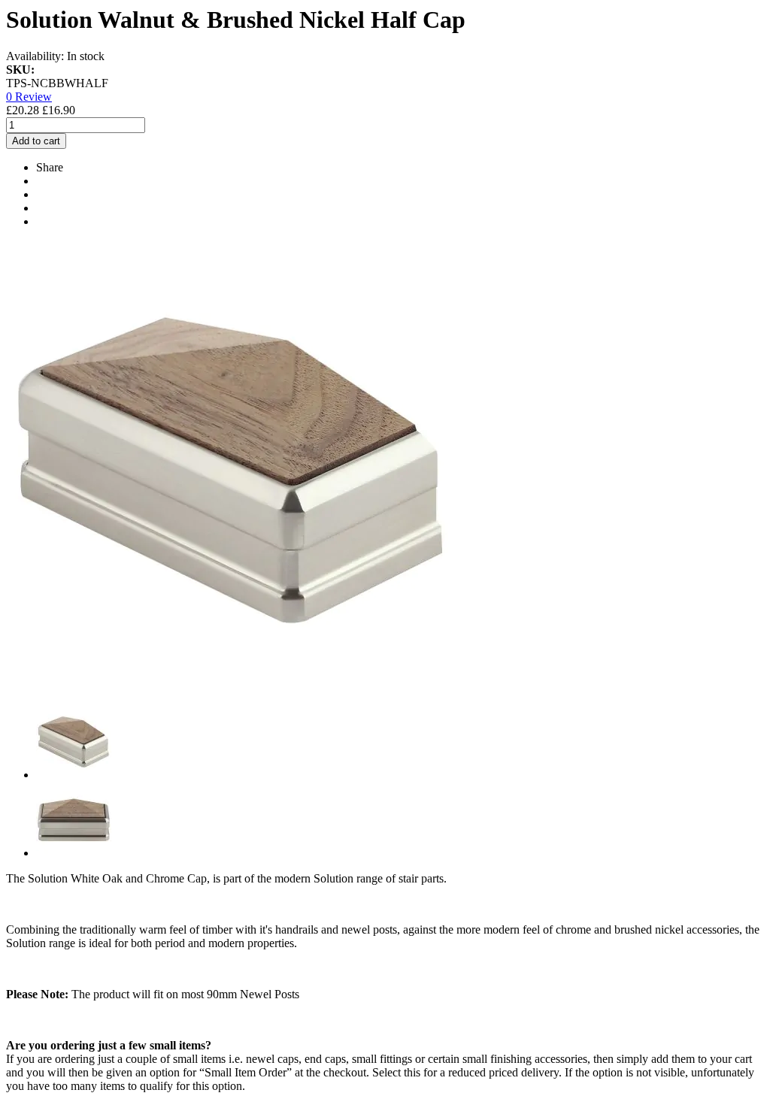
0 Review (29, 96)
